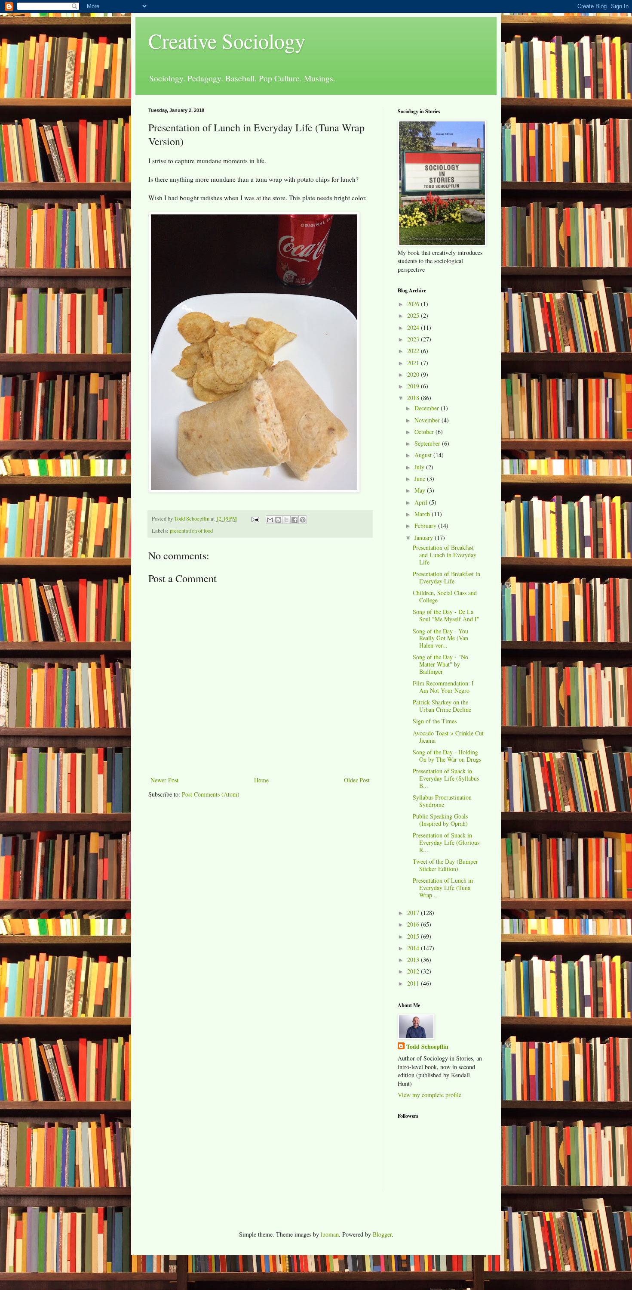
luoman (330, 1234)
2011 (414, 983)
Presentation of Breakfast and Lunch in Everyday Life (444, 554)
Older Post (357, 780)
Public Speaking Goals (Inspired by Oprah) (440, 820)
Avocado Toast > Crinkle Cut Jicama (448, 736)
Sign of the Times (435, 721)
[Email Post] (255, 518)
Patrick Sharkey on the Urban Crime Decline (442, 705)
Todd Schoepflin (427, 1046)
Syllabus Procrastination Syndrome (442, 801)
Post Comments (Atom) (210, 794)
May (420, 490)
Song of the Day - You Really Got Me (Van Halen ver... (440, 638)
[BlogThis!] (278, 519)
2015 (414, 936)
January (424, 537)
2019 (414, 386)
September (428, 443)
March (423, 514)
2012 (414, 971)
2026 (414, 304)
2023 (414, 339)
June (420, 478)
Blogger (382, 1234)
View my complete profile (429, 1095)
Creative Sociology (226, 40)
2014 (414, 948)
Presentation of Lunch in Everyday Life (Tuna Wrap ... (443, 887)
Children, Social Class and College (445, 596)
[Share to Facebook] (294, 519)
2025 (414, 315)
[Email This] (270, 519)
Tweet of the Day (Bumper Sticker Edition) (445, 865)
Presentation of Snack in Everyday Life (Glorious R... (446, 842)
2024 (414, 327)
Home (261, 780)
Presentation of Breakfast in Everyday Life (446, 577)
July (420, 467)
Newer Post (164, 780)
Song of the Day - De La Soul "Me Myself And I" (446, 615)
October (425, 432)
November (428, 420)
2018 (414, 398)
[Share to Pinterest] (302, 519)
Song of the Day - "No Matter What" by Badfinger (440, 664)
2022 (414, 351)
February (426, 525)
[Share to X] (286, 519)
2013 (414, 959)
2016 (414, 924)
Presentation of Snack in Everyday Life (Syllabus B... (446, 778)
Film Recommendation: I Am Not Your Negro (443, 687)
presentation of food (191, 530)
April (421, 502)
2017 (414, 913)
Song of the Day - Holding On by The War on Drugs (447, 755)
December (427, 408)
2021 (414, 363)
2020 (414, 374)
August (423, 455)
